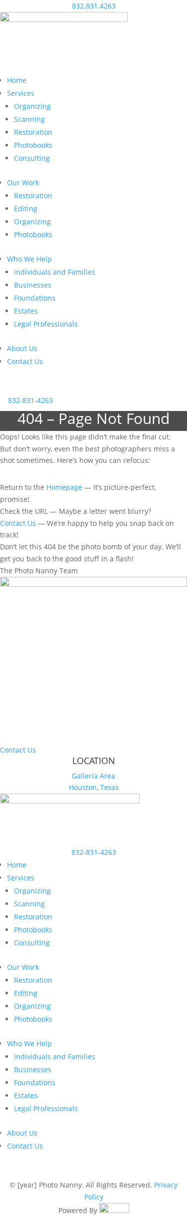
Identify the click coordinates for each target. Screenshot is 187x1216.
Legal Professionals (46, 324)
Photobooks (33, 145)
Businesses (32, 285)
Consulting (32, 158)
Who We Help (29, 259)
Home (16, 80)
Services (20, 93)
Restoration (33, 132)
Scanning (29, 119)
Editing (25, 208)
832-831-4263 (30, 400)
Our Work (23, 182)
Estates (26, 311)
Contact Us (25, 361)
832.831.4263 (94, 5)
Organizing (32, 106)
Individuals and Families (54, 272)
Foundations (34, 298)
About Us (22, 348)
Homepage (64, 487)
